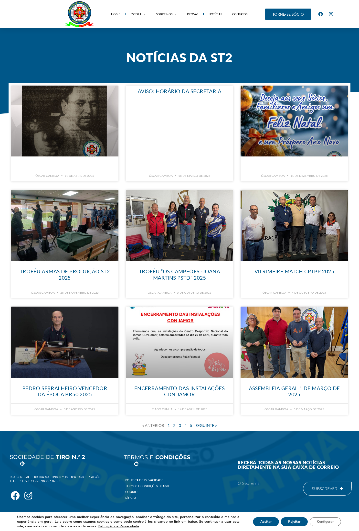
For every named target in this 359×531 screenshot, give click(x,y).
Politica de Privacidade (144, 480)
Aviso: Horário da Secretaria (179, 91)
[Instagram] (331, 14)
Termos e (157, 457)
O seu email (250, 484)
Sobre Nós (164, 14)
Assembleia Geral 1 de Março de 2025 (294, 391)
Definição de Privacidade (118, 526)
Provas (192, 14)
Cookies (131, 492)
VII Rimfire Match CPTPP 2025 (294, 271)
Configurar (325, 521)
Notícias (215, 14)
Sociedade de (47, 457)
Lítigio (130, 497)
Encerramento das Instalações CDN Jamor (179, 391)
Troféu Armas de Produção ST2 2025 (65, 274)
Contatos (239, 14)
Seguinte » (206, 425)
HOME (115, 14)
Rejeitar (294, 521)
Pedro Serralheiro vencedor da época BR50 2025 (64, 391)
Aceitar (266, 521)
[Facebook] (320, 14)
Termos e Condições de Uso (147, 486)
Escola (135, 14)
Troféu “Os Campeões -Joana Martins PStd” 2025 (179, 274)
